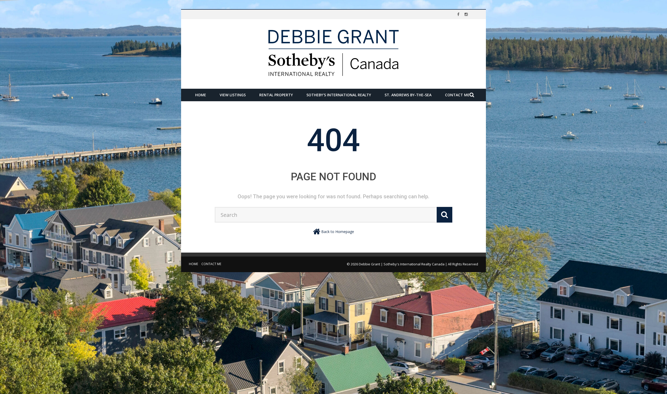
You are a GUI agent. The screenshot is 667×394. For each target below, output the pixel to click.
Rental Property (276, 94)
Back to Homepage (337, 231)
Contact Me (457, 94)
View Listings (233, 94)
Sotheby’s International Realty (338, 94)
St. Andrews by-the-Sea (408, 94)
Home (200, 94)
